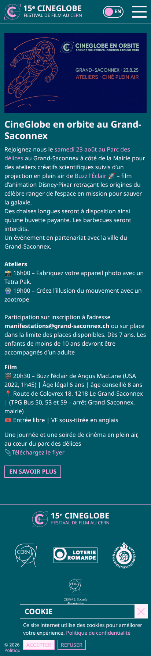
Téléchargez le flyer (38, 452)
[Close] (141, 611)
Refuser (71, 644)
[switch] (113, 12)
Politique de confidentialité (98, 633)
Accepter (38, 644)
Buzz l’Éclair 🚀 (94, 176)
